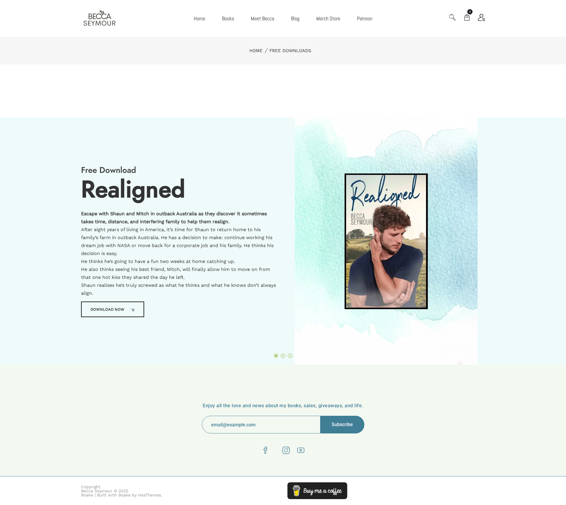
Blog (295, 18)
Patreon (364, 18)
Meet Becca (262, 18)
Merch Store (328, 18)
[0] (466, 18)
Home (199, 18)
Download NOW (108, 309)
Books (228, 18)
